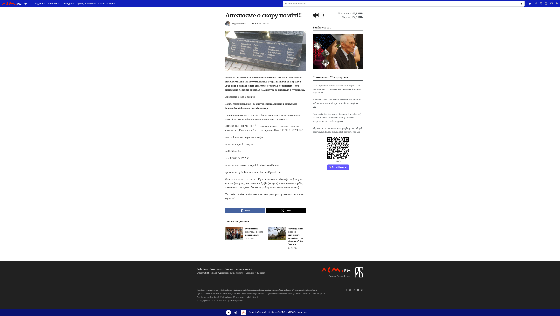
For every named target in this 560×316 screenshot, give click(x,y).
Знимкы (250, 273)
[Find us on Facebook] (536, 4)
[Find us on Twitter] (541, 4)
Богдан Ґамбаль (239, 23)
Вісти (266, 23)
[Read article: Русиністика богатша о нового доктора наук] (234, 233)
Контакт (261, 273)
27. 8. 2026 (249, 239)
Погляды (67, 3)
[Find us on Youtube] (551, 4)
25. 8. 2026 (292, 248)
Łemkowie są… (322, 27)
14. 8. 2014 (256, 23)
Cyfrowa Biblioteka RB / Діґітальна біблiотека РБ (220, 273)
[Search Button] (522, 4)
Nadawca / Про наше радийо (238, 269)
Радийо (39, 3)
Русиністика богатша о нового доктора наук (254, 232)
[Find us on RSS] (557, 4)
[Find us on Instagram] (546, 4)
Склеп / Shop (105, 3)
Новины (52, 3)
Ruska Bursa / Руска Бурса (209, 269)
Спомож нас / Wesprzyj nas (330, 77)
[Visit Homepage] (11, 4)
